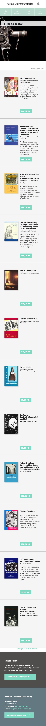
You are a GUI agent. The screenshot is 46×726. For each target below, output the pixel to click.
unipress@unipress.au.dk (20, 709)
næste (34, 649)
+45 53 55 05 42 (21, 706)
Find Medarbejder (16, 715)
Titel (42, 68)
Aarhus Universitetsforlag (23, 4)
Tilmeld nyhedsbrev (18, 677)
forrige (20, 649)
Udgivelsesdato (35, 68)
